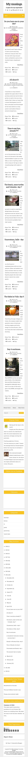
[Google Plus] (9, 10)
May (8, 602)
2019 (7, 550)
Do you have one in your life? (14, 22)
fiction (5, 521)
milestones (20, 85)
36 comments (14, 30)
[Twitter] (7, 10)
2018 (7, 553)
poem (5, 527)
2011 (7, 667)
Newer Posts (7, 407)
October (9, 585)
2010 (7, 671)
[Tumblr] (18, 10)
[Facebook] (5, 10)
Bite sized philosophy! (15, 453)
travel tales (7, 534)
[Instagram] (13, 10)
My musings (14, 4)
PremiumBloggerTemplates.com (16, 753)
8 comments (14, 354)
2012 (7, 575)
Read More (20, 64)
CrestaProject (12, 751)
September (9, 588)
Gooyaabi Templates (17, 754)
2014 (7, 567)
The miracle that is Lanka (14, 652)
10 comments (14, 247)
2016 (7, 560)
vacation (13, 136)
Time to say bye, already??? (14, 129)
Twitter (9, 69)
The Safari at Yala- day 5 (14, 296)
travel (19, 135)
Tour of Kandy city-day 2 (13, 645)
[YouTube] (15, 10)
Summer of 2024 (9, 705)
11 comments (14, 192)
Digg (15, 72)
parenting (6, 530)
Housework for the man (10, 685)
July (8, 595)
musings (14, 29)
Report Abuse (8, 737)
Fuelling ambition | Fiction (11, 441)
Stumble (9, 72)
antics (8, 83)
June (8, 599)
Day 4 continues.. (14, 349)
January (9, 663)
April (8, 606)
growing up (14, 85)
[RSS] (20, 10)
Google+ (15, 69)
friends (9, 27)
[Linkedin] (11, 10)
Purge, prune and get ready (11, 694)
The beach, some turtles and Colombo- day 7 (14, 185)
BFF (6, 27)
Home (14, 407)
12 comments (14, 302)
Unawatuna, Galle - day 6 (14, 240)
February (9, 659)
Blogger (20, 743)
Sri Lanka (14, 135)
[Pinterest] (17, 10)
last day (10, 135)
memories (20, 27)
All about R (14, 80)
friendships (15, 27)
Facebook (16, 67)
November (9, 581)
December (9, 578)
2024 (7, 546)
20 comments (14, 87)
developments (7, 85)
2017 (7, 557)
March (8, 656)
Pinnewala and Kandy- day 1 (14, 648)
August (9, 592)
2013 (7, 571)
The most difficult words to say (12, 690)
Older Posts (21, 407)
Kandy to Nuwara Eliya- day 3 (15, 641)
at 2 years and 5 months (16, 83)
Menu (6, 15)
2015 (7, 564)
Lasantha (6, 753)
